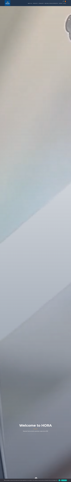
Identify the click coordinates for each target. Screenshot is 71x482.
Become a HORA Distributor (51, 3)
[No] (69, 480)
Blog (64, 3)
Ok (59, 480)
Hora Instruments (7, 3)
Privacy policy (64, 480)
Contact (61, 3)
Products (35, 3)
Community (41, 3)
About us (30, 3)
